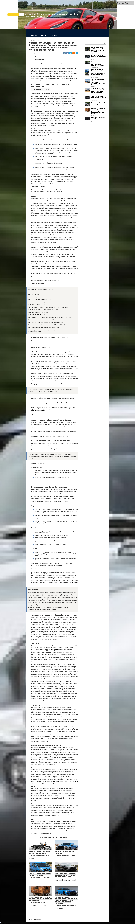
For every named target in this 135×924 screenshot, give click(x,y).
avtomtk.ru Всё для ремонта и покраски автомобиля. (52, 14)
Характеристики (47, 53)
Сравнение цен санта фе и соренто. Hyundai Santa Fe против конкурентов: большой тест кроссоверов (98, 63)
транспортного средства (43, 368)
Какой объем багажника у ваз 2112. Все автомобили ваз (98, 119)
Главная (33, 31)
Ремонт (77, 31)
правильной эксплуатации (51, 649)
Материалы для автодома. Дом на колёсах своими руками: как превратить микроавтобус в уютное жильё (98, 111)
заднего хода (38, 314)
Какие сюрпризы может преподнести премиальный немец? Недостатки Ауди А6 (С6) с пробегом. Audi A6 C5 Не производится (66, 900)
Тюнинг (39, 31)
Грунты (84, 31)
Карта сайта (54, 35)
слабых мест (65, 756)
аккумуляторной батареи (38, 410)
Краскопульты (62, 31)
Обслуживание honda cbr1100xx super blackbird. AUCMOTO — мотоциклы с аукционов (98, 49)
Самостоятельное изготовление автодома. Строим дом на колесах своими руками (40, 898)
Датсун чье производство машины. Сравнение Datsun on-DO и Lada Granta (98, 98)
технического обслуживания (43, 352)
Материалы (93, 86)
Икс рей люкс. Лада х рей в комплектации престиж (98, 103)
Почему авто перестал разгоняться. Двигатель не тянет (98, 56)
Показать (47, 89)
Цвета (70, 31)
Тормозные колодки (73, 781)
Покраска (53, 31)
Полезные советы (93, 31)
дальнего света (47, 157)
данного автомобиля (72, 582)
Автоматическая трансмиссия (39, 733)
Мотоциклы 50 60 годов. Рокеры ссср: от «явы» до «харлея (39, 852)
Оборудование (94, 67)
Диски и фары (44, 35)
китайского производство (52, 203)
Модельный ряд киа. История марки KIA (65, 852)
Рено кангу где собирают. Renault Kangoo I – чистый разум (40, 874)
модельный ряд (49, 595)
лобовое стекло (44, 537)
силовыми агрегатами (66, 646)
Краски (46, 31)
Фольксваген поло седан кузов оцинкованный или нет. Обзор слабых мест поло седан (65, 875)
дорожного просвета (60, 179)
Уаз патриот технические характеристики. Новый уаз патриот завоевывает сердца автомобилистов (98, 90)
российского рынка (48, 604)
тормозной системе (54, 781)
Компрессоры (34, 35)
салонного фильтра (36, 797)
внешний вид (68, 75)
